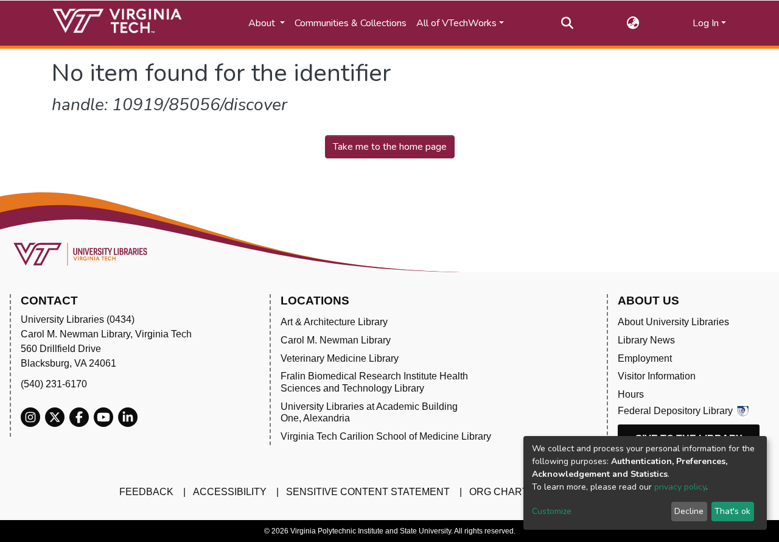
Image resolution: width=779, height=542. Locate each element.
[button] (633, 23)
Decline (689, 511)
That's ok (732, 511)
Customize (551, 511)
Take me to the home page (390, 146)
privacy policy (680, 487)
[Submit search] (567, 23)
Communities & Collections (351, 23)
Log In (706, 23)
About (263, 23)
